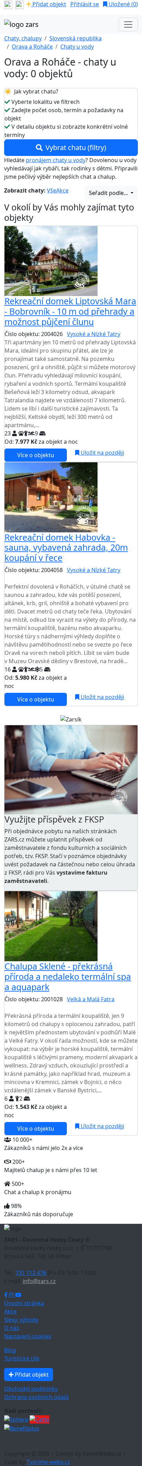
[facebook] (8, 4)
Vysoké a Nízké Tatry (93, 334)
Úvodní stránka (24, 1303)
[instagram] (20, 4)
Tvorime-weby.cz (48, 1462)
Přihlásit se (84, 4)
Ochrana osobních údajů (36, 1397)
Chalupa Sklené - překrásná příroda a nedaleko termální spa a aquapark (67, 976)
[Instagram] (12, 1295)
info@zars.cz (39, 1281)
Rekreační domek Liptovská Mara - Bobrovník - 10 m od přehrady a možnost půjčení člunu (70, 311)
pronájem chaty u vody (55, 160)
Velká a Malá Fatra (90, 999)
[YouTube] (18, 1295)
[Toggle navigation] (128, 24)
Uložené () (122, 4)
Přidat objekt (48, 4)
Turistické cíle (21, 1358)
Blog (10, 1350)
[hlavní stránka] (21, 24)
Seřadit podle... (109, 193)
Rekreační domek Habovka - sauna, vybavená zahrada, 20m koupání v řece (66, 547)
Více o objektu (35, 455)
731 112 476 (31, 1273)
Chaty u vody (77, 46)
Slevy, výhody (21, 1320)
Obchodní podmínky (31, 1389)
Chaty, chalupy (23, 38)
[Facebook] (6, 1295)
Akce (62, 190)
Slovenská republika (75, 38)
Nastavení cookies (27, 1336)
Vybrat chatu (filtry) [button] (75, 147)
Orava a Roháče (32, 46)
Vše (51, 190)
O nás (11, 1328)
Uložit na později (101, 452)
